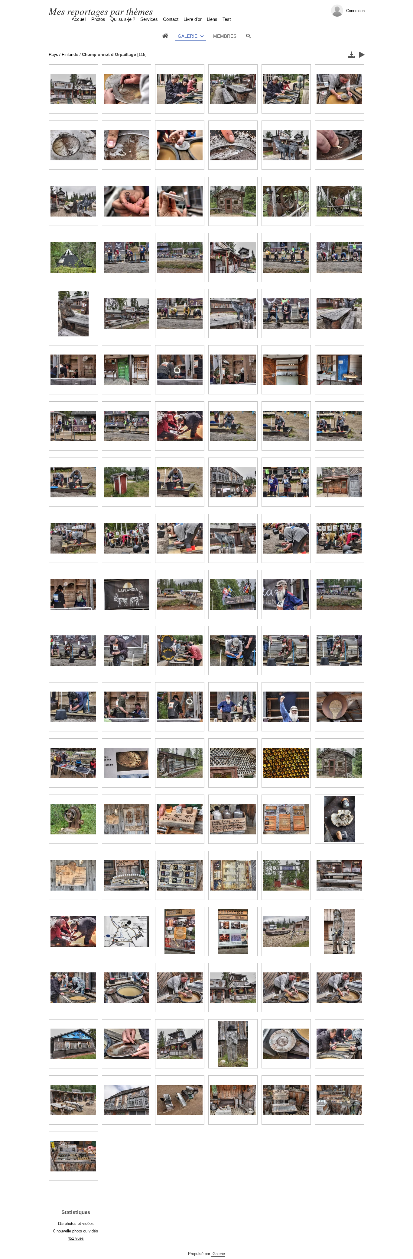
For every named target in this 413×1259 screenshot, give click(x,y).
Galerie (187, 36)
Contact (170, 19)
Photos (98, 19)
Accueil (79, 19)
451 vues (76, 1238)
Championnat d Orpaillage (109, 54)
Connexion (355, 10)
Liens (212, 19)
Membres (224, 36)
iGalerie (218, 1253)
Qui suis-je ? (122, 19)
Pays (53, 54)
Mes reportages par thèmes (101, 11)
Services (149, 19)
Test (227, 19)
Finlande (70, 54)
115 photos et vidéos (75, 1223)
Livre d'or (193, 19)
